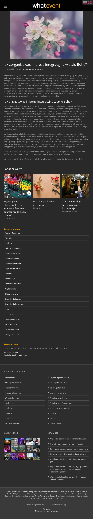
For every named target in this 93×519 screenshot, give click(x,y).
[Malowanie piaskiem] (36, 441)
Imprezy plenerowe (13, 263)
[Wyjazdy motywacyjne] (7, 456)
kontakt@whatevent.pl (18, 355)
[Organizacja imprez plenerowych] (29, 456)
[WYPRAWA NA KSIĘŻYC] (36, 456)
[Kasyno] (14, 456)
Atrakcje (8, 238)
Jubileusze (9, 273)
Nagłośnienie (10, 289)
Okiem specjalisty (12, 294)
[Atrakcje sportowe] (14, 449)
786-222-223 (16, 352)
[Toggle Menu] (5, 7)
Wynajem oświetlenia (58, 398)
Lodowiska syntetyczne (14, 284)
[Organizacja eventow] (36, 464)
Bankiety (8, 243)
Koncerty (8, 418)
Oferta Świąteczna (57, 423)
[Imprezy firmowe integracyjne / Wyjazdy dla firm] (21, 441)
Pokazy (8, 309)
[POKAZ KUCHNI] (29, 449)
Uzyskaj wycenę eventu (59, 377)
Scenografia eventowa (58, 383)
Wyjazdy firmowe (12, 329)
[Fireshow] (7, 441)
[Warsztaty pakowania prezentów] (46, 175)
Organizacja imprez (13, 299)
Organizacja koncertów (14, 304)
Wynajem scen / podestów (60, 403)
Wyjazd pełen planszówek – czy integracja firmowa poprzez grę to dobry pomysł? (15, 208)
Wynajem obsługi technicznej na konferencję (71, 205)
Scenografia (10, 314)
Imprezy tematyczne (36, 69)
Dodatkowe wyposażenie (60, 408)
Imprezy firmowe (12, 258)
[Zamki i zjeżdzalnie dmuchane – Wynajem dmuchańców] (29, 441)
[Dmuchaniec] (7, 464)
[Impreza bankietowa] (7, 449)
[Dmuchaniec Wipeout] (14, 464)
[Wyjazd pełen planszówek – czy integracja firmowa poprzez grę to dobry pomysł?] (17, 175)
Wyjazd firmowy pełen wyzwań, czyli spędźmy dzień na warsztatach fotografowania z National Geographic (68, 469)
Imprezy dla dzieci (12, 253)
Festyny (53, 413)
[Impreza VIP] (21, 472)
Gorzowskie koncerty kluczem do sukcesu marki (69, 449)
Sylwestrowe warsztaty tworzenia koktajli (66, 444)
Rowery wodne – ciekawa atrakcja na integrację (69, 454)
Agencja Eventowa (22, 69)
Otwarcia (8, 413)
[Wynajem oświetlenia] (21, 456)
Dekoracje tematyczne (14, 248)
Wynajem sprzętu (12, 334)
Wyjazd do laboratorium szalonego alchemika (68, 439)
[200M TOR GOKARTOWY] (14, 441)
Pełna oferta (10, 377)
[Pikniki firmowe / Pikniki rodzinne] (36, 449)
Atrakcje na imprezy (13, 383)
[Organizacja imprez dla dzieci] (14, 472)
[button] (5, 196)
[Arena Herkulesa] (21, 449)
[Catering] (29, 464)
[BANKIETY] (21, 464)
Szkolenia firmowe (12, 319)
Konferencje (10, 279)
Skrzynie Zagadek (12, 423)
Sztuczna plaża (11, 324)
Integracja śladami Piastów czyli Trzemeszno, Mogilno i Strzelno (68, 478)
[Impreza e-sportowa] (29, 472)
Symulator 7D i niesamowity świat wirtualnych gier (68, 460)
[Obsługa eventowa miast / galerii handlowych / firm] (7, 472)
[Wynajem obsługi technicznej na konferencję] (75, 175)
